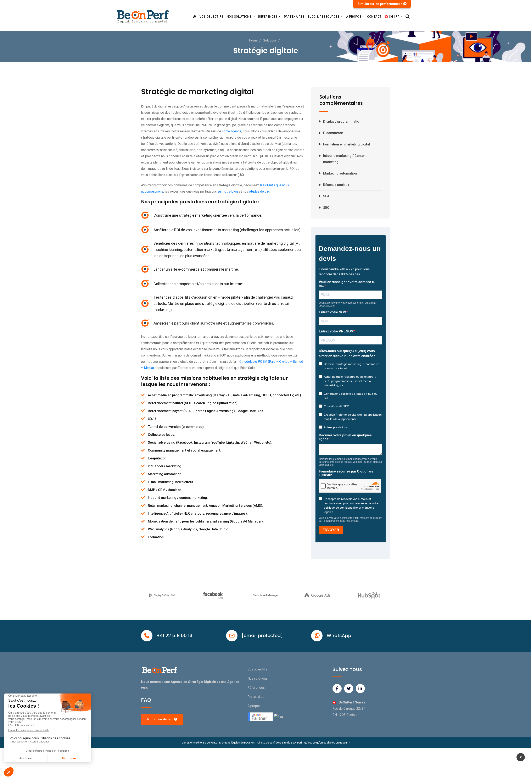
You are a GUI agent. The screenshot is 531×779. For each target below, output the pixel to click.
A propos (254, 706)
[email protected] (262, 635)
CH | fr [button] (393, 16)
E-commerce (333, 133)
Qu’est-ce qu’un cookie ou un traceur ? (327, 742)
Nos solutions (257, 678)
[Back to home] (194, 16)
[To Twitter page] (348, 688)
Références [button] (268, 16)
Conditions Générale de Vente (199, 742)
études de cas (259, 191)
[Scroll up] (520, 757)
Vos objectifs (211, 16)
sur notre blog (228, 191)
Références (256, 688)
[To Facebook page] (337, 688)
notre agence (231, 131)
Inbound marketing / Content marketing (345, 159)
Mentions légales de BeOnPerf (237, 742)
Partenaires (294, 16)
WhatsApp (339, 635)
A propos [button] (353, 16)
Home (253, 40)
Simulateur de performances (380, 4)
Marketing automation (340, 173)
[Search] (407, 16)
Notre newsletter (159, 719)
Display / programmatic (341, 121)
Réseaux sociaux (336, 185)
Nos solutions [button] (239, 16)
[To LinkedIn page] (360, 688)
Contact (374, 16)
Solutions (270, 40)
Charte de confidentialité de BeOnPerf (279, 742)
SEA (326, 196)
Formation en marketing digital (346, 144)
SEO (326, 208)
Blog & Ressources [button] (324, 16)
